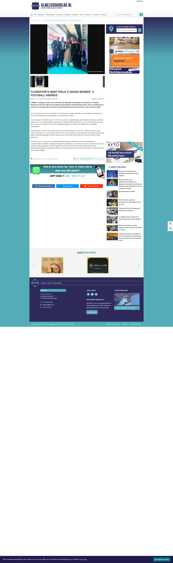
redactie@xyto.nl (48, 305)
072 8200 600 (48, 302)
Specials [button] (75, 14)
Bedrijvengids (50, 14)
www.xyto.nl (47, 307)
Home (34, 20)
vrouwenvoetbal (46, 159)
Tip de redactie (93, 186)
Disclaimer (125, 324)
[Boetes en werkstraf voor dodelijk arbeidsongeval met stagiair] (112, 174)
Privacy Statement (135, 324)
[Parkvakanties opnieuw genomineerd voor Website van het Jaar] (112, 202)
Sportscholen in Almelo (127, 191)
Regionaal (68, 14)
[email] (170, 228)
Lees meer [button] (83, 559)
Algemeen (41, 14)
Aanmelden (92, 312)
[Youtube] (92, 294)
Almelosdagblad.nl (56, 5)
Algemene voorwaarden (113, 324)
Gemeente (59, 14)
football (55, 159)
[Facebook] (88, 294)
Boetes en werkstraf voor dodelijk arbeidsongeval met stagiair (129, 173)
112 (35, 14)
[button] (31, 81)
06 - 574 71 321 (75, 175)
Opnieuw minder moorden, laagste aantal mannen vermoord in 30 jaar (130, 227)
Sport (82, 14)
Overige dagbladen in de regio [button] (125, 308)
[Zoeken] (141, 14)
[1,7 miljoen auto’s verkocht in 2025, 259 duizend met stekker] (112, 219)
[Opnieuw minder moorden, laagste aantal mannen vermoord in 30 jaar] (112, 228)
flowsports (36, 159)
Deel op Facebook (45, 186)
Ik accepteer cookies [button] (162, 559)
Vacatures (96, 14)
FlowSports (100, 99)
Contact (103, 14)
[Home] (32, 14)
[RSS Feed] (96, 294)
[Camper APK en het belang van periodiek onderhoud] (112, 211)
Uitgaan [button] (87, 14)
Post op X (68, 186)
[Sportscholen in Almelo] (112, 194)
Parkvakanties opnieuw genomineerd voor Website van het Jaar (130, 202)
